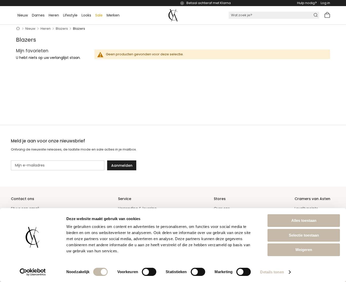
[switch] (149, 272)
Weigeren (303, 249)
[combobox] (274, 15)
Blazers (62, 28)
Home (18, 28)
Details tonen (272, 272)
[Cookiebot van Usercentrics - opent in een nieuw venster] (33, 272)
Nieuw (30, 28)
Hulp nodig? (307, 3)
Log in (325, 3)
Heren (46, 28)
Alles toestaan (303, 220)
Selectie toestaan (304, 235)
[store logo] (173, 15)
